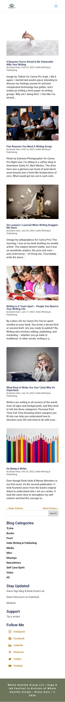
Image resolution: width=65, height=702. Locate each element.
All (7, 577)
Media (10, 548)
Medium (11, 602)
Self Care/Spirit (15, 567)
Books (10, 533)
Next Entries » (51, 508)
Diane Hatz (14, 67)
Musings (11, 557)
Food (9, 538)
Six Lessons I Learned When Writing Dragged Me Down (32, 226)
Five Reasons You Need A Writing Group (29, 146)
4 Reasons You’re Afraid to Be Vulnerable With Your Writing (29, 63)
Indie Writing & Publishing (21, 543)
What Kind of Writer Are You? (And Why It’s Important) (30, 389)
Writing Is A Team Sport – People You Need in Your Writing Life (32, 308)
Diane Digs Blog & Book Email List (25, 591)
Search (53, 513)
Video (9, 572)
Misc (9, 552)
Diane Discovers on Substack (22, 597)
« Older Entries (14, 508)
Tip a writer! (13, 616)
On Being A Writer (16, 468)
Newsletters (13, 562)
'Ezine (9, 528)
